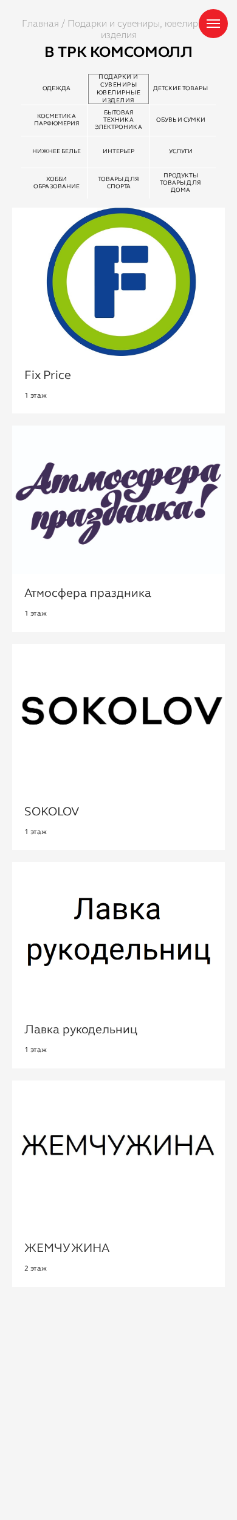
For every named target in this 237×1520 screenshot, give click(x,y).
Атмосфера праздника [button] (87, 593)
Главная (40, 23)
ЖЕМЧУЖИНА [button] (66, 1248)
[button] (51, 812)
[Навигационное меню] (213, 23)
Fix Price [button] (47, 375)
